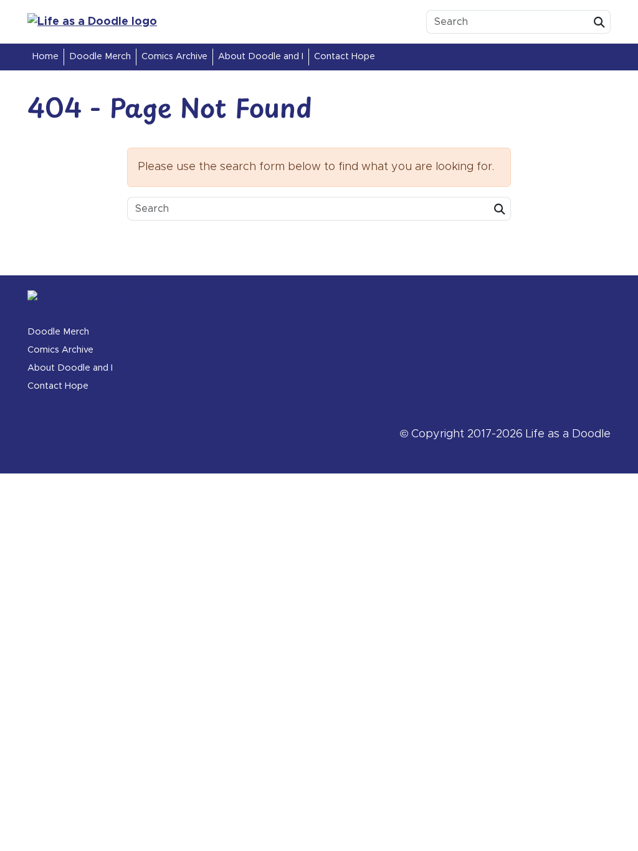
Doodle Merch (100, 56)
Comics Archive (174, 56)
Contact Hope (344, 56)
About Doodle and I (260, 56)
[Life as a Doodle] (119, 22)
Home (45, 56)
